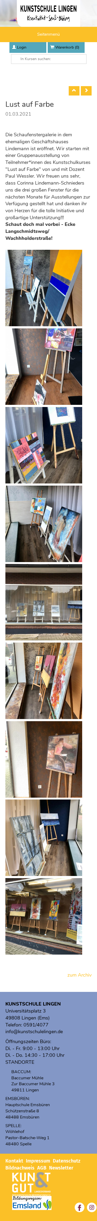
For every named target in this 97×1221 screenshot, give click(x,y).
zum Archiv (79, 975)
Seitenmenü (48, 34)
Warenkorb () (67, 47)
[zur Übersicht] (74, 91)
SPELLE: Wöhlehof (14, 1129)
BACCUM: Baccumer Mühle (27, 1075)
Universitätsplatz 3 (25, 1011)
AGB (41, 1168)
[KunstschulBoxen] (86, 91)
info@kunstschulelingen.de (34, 1031)
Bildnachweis (19, 1168)
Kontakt (14, 1161)
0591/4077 (35, 1025)
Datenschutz (66, 1161)
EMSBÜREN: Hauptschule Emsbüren (27, 1102)
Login (21, 47)
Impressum (38, 1161)
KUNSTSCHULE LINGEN (33, 1004)
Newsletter (61, 1168)
